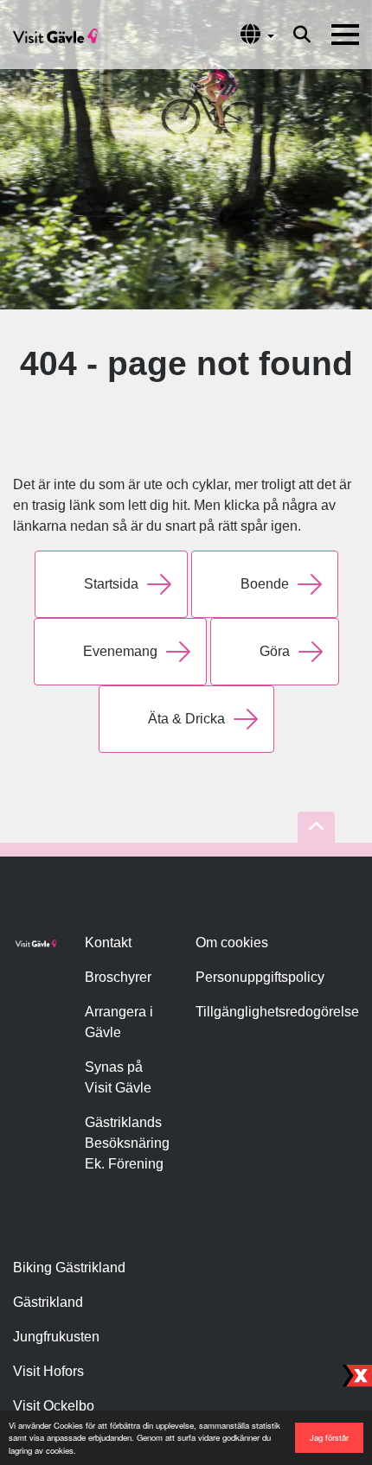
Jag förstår (329, 1437)
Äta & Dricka (186, 718)
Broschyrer (118, 977)
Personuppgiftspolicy (260, 977)
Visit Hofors (48, 1371)
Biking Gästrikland (69, 1267)
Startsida (111, 583)
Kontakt (108, 942)
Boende (265, 583)
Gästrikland (48, 1302)
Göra (275, 651)
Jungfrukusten (56, 1336)
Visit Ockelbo (53, 1405)
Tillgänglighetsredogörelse (277, 1011)
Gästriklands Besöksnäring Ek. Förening (127, 1143)
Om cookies (232, 942)
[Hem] (55, 35)
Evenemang (120, 651)
